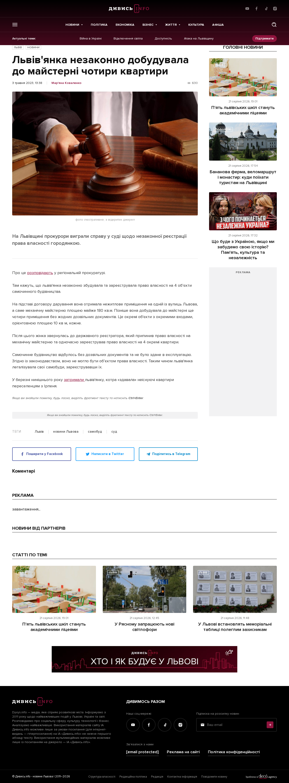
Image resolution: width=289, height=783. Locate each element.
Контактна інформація (182, 776)
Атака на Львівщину (199, 38)
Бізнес (148, 25)
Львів (18, 47)
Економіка (125, 25)
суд (114, 432)
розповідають (40, 272)
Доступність (163, 38)
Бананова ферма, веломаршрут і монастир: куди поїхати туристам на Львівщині (243, 177)
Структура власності (101, 776)
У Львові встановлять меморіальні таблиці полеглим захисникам (235, 626)
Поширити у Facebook (44, 454)
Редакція (157, 776)
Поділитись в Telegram (171, 454)
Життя (171, 25)
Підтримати (264, 38)
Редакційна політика (133, 776)
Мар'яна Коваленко (66, 83)
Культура (196, 25)
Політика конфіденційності (234, 752)
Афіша (218, 25)
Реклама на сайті (183, 752)
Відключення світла (128, 38)
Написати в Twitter (107, 454)
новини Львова (66, 432)
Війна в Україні (91, 38)
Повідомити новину (214, 776)
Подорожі (223, 129)
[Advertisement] (243, 344)
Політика (99, 25)
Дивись (221, 199)
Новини (72, 25)
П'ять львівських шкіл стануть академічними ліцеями (243, 110)
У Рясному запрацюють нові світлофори (144, 626)
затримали (74, 379)
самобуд (95, 432)
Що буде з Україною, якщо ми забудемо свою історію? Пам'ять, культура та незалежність (243, 250)
